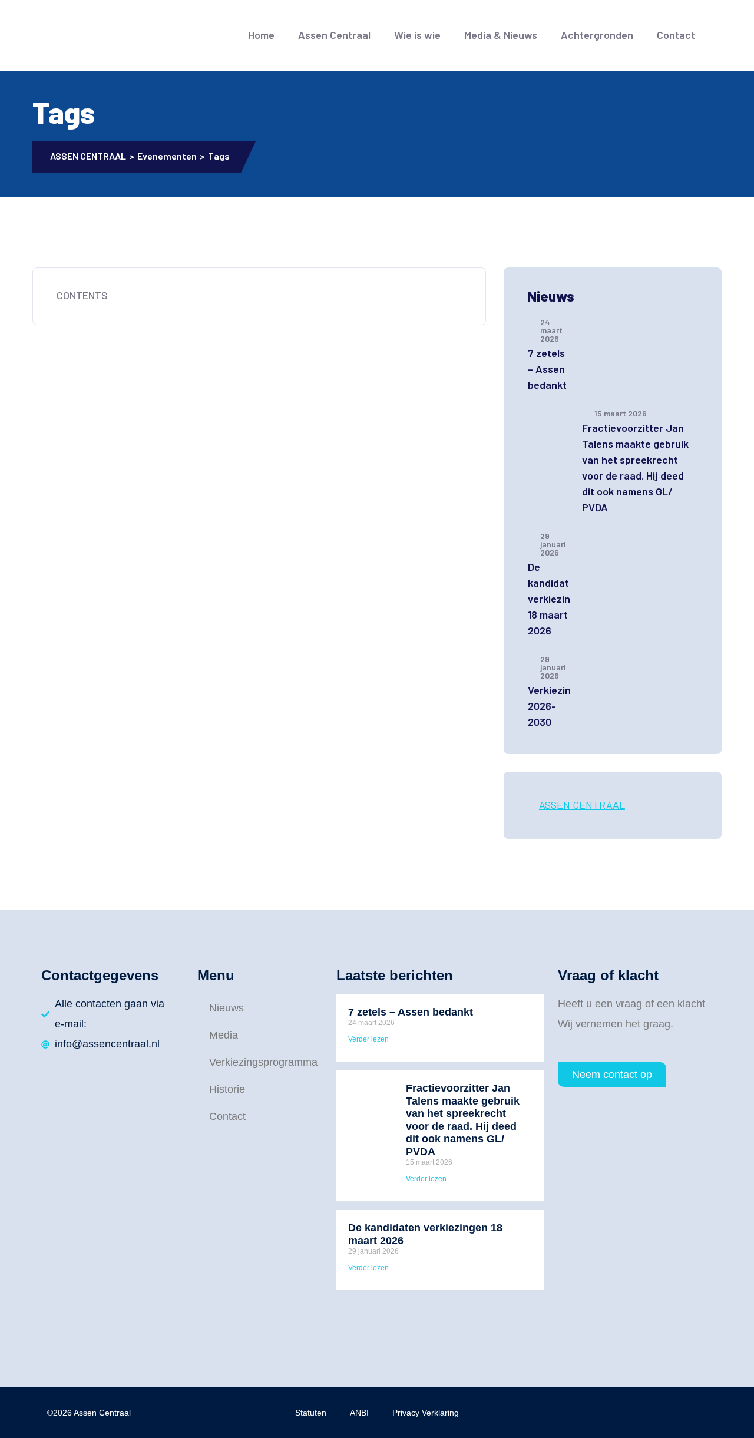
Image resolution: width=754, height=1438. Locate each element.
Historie (227, 1089)
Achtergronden (597, 34)
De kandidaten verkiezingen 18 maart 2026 (549, 598)
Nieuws (226, 1008)
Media (223, 1035)
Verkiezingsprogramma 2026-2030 (549, 705)
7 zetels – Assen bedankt (547, 368)
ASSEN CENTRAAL (582, 804)
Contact (676, 34)
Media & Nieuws (500, 34)
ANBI (359, 1412)
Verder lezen (368, 1039)
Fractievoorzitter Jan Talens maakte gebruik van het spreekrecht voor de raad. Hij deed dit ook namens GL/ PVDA (635, 467)
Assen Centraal (334, 34)
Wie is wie (417, 34)
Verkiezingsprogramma (259, 1062)
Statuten (310, 1412)
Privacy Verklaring (425, 1412)
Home (261, 34)
